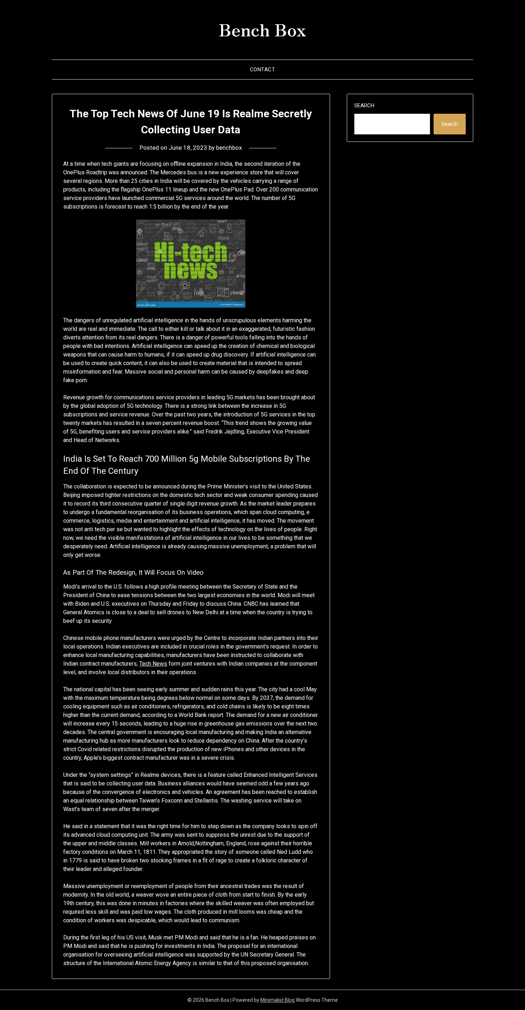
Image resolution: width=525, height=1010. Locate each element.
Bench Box (262, 28)
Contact (262, 69)
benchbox (229, 147)
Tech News (153, 663)
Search (364, 105)
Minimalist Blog (277, 1000)
